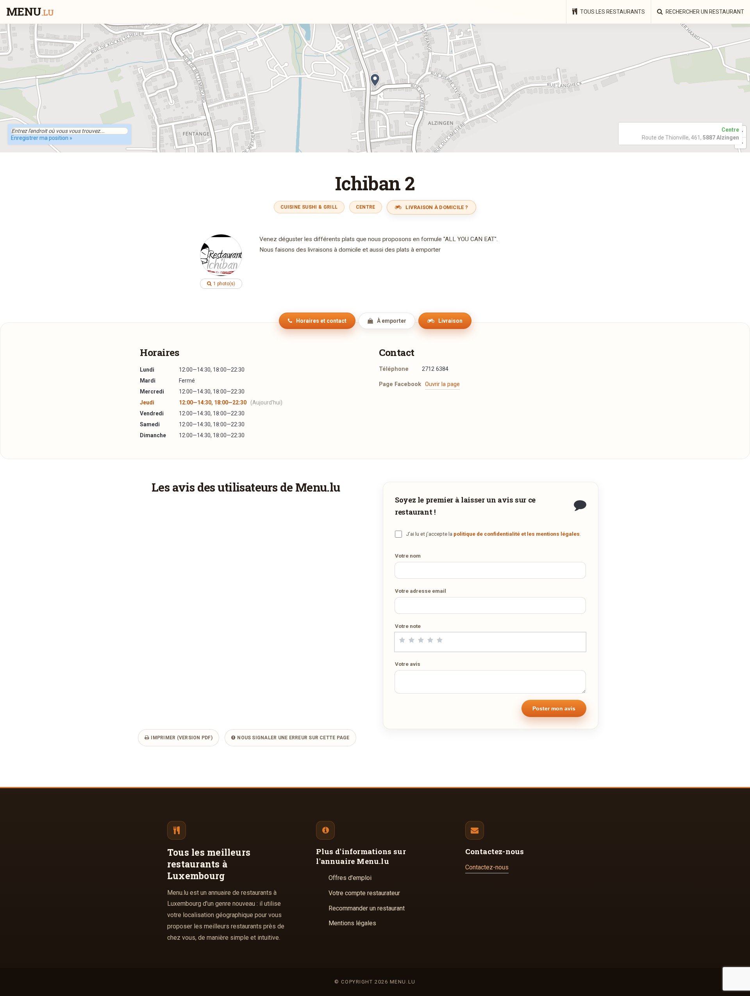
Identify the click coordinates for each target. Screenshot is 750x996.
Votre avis (407, 664)
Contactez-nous (487, 867)
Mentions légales (352, 923)
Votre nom (408, 556)
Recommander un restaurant (367, 908)
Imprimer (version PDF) (181, 737)
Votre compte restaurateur (364, 893)
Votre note (408, 626)
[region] (375, 87)
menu (30, 12)
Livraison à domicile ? (436, 207)
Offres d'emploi (350, 878)
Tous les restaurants (612, 12)
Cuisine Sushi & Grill (309, 207)
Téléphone (394, 369)
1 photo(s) (223, 283)
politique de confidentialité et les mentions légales (517, 534)
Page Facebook (400, 384)
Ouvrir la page (442, 384)
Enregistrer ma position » (41, 138)
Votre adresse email (420, 591)
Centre (365, 207)
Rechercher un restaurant (704, 12)
